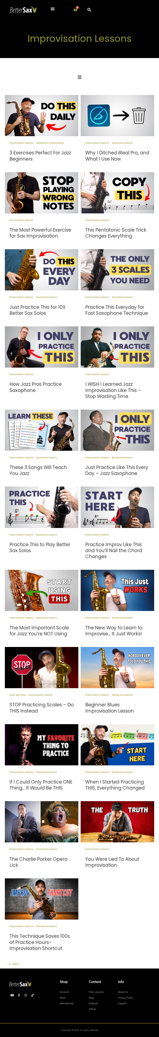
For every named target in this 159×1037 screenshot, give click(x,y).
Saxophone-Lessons (122, 143)
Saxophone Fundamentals (50, 143)
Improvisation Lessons (21, 143)
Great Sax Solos (18, 695)
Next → (17, 964)
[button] (52, 9)
